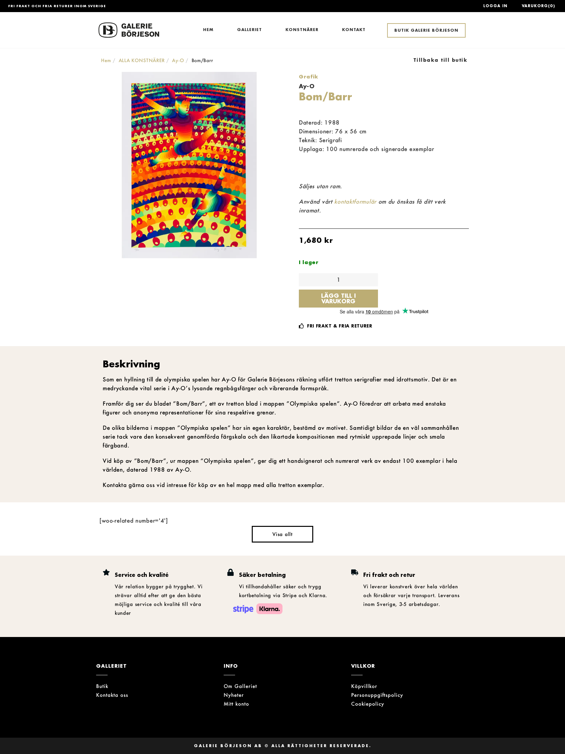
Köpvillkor (364, 686)
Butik (102, 686)
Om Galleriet (240, 686)
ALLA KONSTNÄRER (142, 60)
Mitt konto (236, 703)
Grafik (308, 76)
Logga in (495, 6)
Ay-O (178, 60)
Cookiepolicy (367, 703)
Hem (208, 29)
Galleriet (249, 29)
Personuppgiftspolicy (377, 695)
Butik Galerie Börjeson (426, 30)
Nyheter (234, 695)
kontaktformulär (355, 201)
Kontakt (354, 29)
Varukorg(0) (538, 6)
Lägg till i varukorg (338, 298)
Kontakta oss (112, 695)
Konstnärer (301, 29)
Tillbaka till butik (440, 60)
